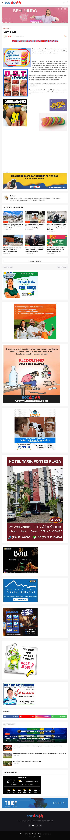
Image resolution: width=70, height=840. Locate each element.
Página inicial (6, 28)
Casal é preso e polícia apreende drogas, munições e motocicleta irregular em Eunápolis (34, 249)
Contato (34, 834)
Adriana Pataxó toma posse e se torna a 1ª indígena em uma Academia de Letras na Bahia (37, 746)
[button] (2, 2)
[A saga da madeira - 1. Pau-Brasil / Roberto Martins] (7, 763)
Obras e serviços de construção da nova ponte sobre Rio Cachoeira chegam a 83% (13, 226)
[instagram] (36, 825)
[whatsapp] (40, 825)
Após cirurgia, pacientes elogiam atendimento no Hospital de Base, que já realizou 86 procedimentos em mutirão (56, 227)
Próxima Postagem (62, 267)
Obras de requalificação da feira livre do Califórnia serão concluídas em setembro (12, 249)
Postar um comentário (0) (35, 261)
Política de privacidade (44, 834)
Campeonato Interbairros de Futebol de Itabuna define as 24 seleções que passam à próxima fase (39, 753)
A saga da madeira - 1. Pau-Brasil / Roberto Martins (27, 761)
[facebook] (29, 825)
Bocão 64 (13, 196)
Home (21, 834)
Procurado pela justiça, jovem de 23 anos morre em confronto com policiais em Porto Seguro (34, 226)
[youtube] (33, 825)
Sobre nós (27, 834)
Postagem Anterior (8, 267)
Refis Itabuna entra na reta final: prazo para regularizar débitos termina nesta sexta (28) (56, 249)
